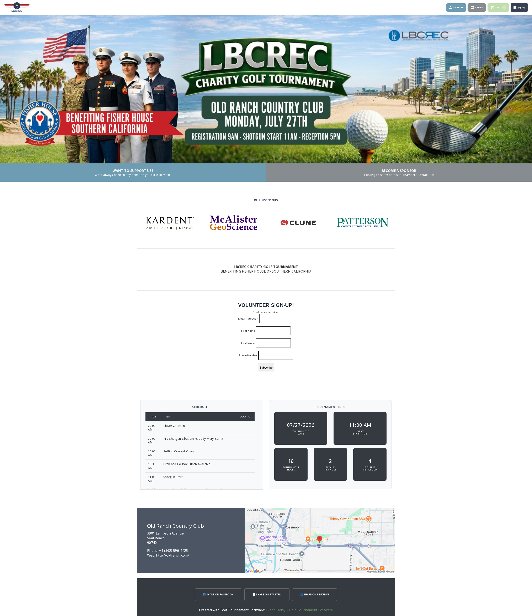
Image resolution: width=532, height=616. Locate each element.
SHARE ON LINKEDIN (316, 594)
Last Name (248, 343)
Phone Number (248, 355)
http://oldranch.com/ (172, 555)
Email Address (248, 318)
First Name (248, 331)
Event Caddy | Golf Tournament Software (299, 610)
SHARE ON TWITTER (268, 594)
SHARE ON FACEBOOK (219, 594)
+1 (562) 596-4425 (173, 550)
